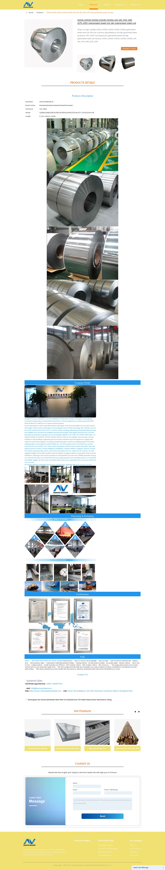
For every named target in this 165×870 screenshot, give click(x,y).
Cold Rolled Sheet (105, 855)
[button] (135, 712)
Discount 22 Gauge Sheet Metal (107, 848)
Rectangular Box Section (37, 700)
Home (81, 5)
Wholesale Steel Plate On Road (58, 700)
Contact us (120, 5)
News (106, 5)
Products (94, 5)
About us (135, 5)
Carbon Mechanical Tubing (101, 700)
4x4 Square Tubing (105, 845)
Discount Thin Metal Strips (80, 700)
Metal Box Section (105, 852)
